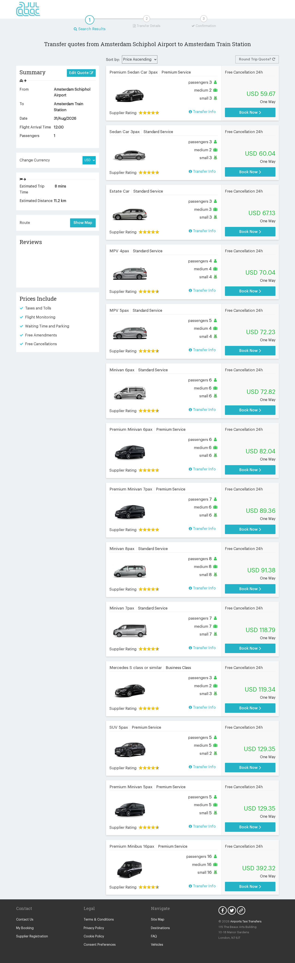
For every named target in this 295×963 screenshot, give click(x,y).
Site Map (157, 919)
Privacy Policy (94, 928)
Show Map (83, 223)
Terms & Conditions (99, 919)
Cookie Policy (94, 936)
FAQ (154, 936)
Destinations (160, 928)
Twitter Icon (232, 910)
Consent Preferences (100, 944)
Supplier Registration (32, 936)
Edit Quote (79, 73)
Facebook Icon (222, 910)
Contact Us (24, 919)
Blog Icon (241, 910)
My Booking (25, 928)
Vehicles (157, 944)
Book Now (249, 112)
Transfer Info (204, 112)
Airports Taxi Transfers (246, 921)
